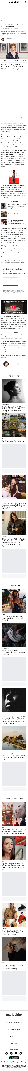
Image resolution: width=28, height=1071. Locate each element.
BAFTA (5, 326)
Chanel (16, 332)
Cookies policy (14, 1040)
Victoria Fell (9, 38)
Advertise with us (14, 1033)
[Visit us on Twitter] (6, 1053)
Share (5, 60)
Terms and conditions (14, 1029)
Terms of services (17, 290)
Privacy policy (14, 1036)
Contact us (14, 1025)
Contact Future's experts (14, 1022)
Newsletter (24, 60)
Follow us (17, 60)
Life (2, 20)
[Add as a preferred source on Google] (14, 1057)
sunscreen (8, 131)
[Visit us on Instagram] (11, 1053)
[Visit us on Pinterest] (21, 1053)
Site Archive (14, 1018)
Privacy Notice (19, 291)
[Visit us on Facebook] (16, 1053)
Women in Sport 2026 (14, 7)
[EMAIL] (18, 364)
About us (14, 1043)
